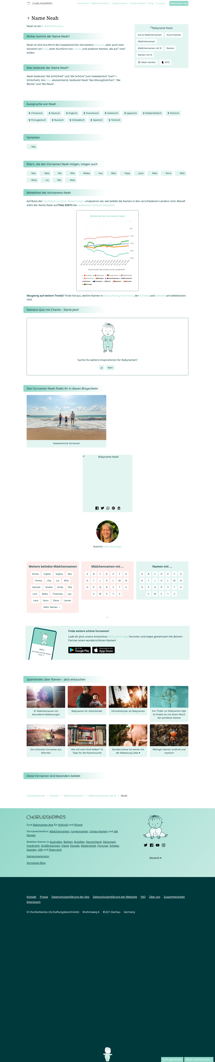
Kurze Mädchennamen (150, 34)
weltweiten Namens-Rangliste (96, 205)
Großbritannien (50, 845)
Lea (69, 593)
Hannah (36, 587)
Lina (35, 593)
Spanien (31, 849)
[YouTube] (157, 844)
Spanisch (98, 119)
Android (63, 824)
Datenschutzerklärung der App (70, 896)
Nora (168, 173)
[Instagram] (163, 844)
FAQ (143, 896)
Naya (127, 173)
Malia (45, 593)
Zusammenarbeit (174, 896)
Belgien (68, 841)
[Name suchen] (156, 3)
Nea (45, 48)
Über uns (154, 896)
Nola (72, 179)
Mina (34, 179)
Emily (60, 587)
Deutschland (111, 295)
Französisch (92, 113)
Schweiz (144, 295)
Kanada (75, 845)
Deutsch (55, 113)
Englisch (72, 113)
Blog (150, 3)
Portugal (102, 845)
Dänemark (109, 841)
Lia (47, 179)
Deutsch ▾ (155, 858)
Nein (110, 367)
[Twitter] (145, 844)
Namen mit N (145, 54)
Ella (59, 179)
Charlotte (58, 593)
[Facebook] (151, 844)
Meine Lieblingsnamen (198, 1059)
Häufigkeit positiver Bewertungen (64, 201)
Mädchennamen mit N (150, 48)
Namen (170, 48)
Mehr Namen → (52, 607)
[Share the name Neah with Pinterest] (113, 508)
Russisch (59, 119)
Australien (56, 841)
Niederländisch (153, 113)
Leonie (67, 600)
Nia (60, 173)
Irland (65, 845)
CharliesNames (36, 795)
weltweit (160, 295)
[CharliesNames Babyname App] (40, 3)
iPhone (78, 824)
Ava (101, 173)
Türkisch (115, 119)
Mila (182, 173)
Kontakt (31, 896)
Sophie (47, 573)
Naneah (99, 44)
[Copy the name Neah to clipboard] (118, 508)
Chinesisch (37, 113)
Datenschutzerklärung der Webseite (115, 896)
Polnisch (174, 113)
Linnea (78, 48)
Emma (38, 580)
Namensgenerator (38, 856)
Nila (72, 173)
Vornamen (82, 3)
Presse (44, 896)
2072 (167, 62)
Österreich (126, 295)
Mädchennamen (99, 3)
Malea (86, 173)
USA (40, 849)
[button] (86, 480)
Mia (70, 573)
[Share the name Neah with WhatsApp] (107, 508)
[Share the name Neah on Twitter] (102, 508)
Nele (154, 173)
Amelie (49, 587)
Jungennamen (119, 3)
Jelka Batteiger (113, 546)
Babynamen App (179, 3)
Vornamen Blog (36, 863)
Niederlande (88, 845)
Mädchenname (53, 26)
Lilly (49, 580)
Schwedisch (78, 119)
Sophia (59, 573)
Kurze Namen (174, 34)
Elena (56, 600)
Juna (141, 173)
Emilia (35, 573)
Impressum (34, 902)
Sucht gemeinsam (172, 1059)
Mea (113, 173)
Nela (46, 173)
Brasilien (79, 841)
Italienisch (112, 113)
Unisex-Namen (137, 3)
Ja (102, 367)
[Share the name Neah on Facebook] (96, 508)
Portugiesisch (38, 119)
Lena (35, 600)
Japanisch (131, 113)
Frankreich (33, 845)
